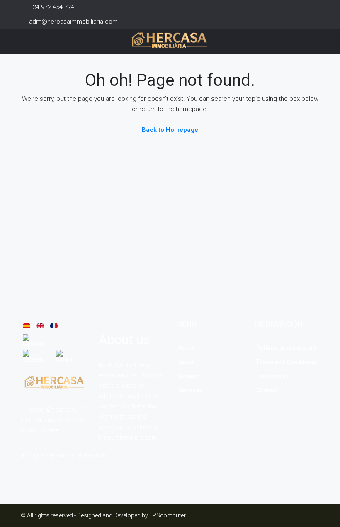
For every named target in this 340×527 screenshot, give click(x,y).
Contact (188, 376)
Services (190, 390)
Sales (186, 362)
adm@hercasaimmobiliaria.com (63, 455)
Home (186, 348)
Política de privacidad (286, 348)
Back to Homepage (170, 130)
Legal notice (272, 376)
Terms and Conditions (286, 362)
